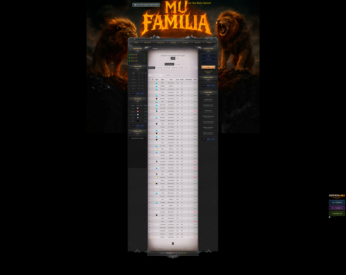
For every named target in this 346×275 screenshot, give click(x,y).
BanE (133, 118)
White (162, 218)
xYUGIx (162, 208)
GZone (162, 136)
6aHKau (146, 121)
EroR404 (162, 120)
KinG (133, 88)
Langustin (162, 152)
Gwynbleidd (163, 161)
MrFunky (162, 98)
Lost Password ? (208, 71)
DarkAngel (162, 108)
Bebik (162, 95)
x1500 (137, 93)
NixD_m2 (162, 196)
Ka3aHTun (162, 190)
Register (147, 42)
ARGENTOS (133, 115)
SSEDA (162, 82)
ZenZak (163, 155)
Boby (162, 174)
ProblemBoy (163, 230)
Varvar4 (163, 158)
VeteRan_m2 (163, 227)
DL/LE (186, 67)
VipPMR (146, 111)
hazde (162, 142)
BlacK (133, 121)
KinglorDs (162, 177)
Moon (162, 149)
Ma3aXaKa (162, 111)
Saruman (163, 127)
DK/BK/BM (167, 67)
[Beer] (156, 149)
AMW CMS (183, 253)
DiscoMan (162, 167)
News (136, 42)
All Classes (151, 67)
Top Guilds (177, 64)
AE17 (162, 199)
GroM (162, 193)
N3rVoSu (163, 183)
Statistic (185, 42)
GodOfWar (162, 212)
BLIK (163, 101)
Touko (162, 205)
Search (168, 75)
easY (162, 114)
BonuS (162, 215)
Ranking (173, 42)
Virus (162, 186)
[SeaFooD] (156, 82)
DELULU (134, 79)
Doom (162, 133)
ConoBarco (162, 164)
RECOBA (162, 89)
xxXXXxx (146, 108)
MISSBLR (163, 86)
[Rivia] (156, 111)
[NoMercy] (156, 98)
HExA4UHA (162, 105)
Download (160, 42)
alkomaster (162, 117)
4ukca (162, 221)
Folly (134, 76)
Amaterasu (133, 82)
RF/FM (173, 70)
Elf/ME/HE (175, 67)
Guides (208, 42)
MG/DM (181, 67)
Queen (133, 85)
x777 (133, 93)
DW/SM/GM (159, 67)
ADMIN (133, 111)
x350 (142, 93)
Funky (162, 123)
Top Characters (169, 64)
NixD (162, 92)
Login (208, 67)
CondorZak (162, 224)
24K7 (133, 108)
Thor (162, 139)
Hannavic (162, 234)
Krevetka (162, 145)
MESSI (145, 115)
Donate (197, 42)
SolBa (162, 130)
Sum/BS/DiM (193, 67)
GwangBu (162, 202)
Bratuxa (162, 237)
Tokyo (162, 171)
